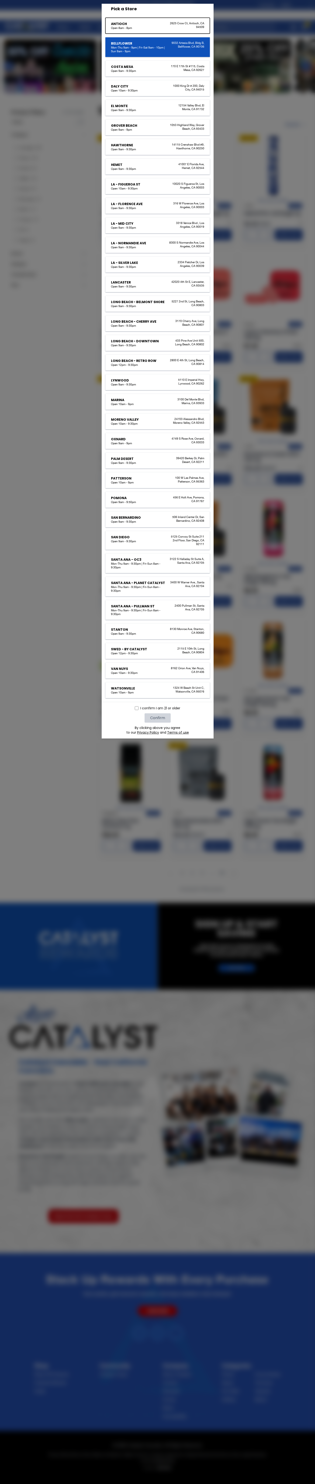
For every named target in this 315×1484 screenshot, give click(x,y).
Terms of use (178, 732)
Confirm (157, 718)
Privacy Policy (148, 732)
